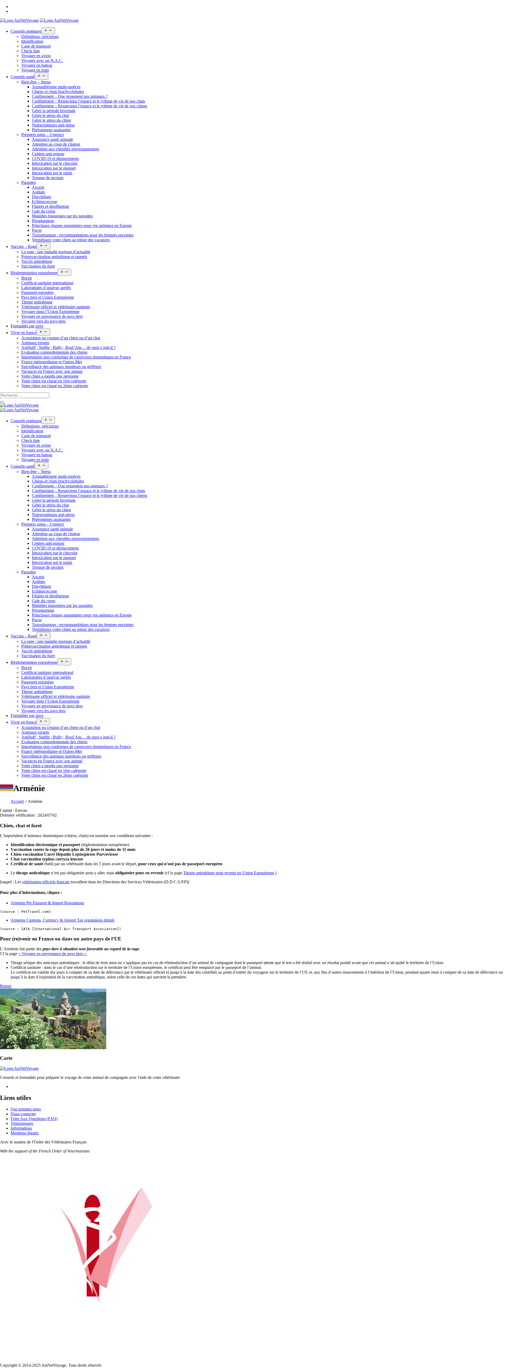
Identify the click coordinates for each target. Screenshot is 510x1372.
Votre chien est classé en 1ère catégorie (53, 381)
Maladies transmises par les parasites (62, 216)
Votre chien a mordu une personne (50, 376)
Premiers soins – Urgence (42, 134)
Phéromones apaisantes (51, 130)
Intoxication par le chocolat (54, 163)
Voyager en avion (36, 55)
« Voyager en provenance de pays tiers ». (52, 953)
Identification (32, 41)
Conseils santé (23, 76)
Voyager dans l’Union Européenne (50, 311)
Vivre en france (23, 332)
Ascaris (38, 187)
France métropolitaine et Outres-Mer (51, 362)
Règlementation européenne (34, 273)
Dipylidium (41, 197)
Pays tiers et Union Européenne (47, 297)
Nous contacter (23, 1114)
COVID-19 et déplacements (55, 158)
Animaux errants (35, 342)
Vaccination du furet (38, 266)
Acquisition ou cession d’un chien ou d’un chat (60, 338)
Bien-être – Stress (36, 82)
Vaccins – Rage (24, 246)
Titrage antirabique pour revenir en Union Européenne (228, 873)
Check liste (30, 51)
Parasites (28, 182)
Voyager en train (35, 70)
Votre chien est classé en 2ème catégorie (54, 385)
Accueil (17, 801)
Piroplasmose (43, 220)
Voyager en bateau (36, 65)
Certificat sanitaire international (47, 283)
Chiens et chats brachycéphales (58, 91)
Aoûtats (38, 192)
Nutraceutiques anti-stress (53, 125)
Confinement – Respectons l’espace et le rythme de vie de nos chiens (89, 106)
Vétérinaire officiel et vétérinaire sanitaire (55, 307)
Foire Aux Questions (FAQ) (34, 1118)
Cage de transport (36, 46)
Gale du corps (43, 211)
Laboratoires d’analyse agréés (46, 287)
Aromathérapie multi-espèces (56, 87)
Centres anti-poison (48, 153)
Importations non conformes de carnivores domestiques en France (76, 357)
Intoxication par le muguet (54, 168)
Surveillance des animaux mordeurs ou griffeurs (61, 366)
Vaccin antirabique (36, 261)
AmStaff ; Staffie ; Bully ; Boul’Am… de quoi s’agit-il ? (68, 347)
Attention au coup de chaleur (56, 144)
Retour (5, 986)
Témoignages (22, 1123)
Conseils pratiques (26, 31)
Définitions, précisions (40, 36)
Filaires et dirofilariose (50, 206)
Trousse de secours (47, 177)
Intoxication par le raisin (52, 173)
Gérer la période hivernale (53, 110)
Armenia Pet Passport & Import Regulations (47, 903)
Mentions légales (25, 1133)
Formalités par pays (27, 326)
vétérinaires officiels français (46, 882)
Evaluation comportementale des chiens (54, 352)
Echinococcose (44, 201)
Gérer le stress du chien (51, 120)
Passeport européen (37, 292)
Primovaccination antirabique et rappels (54, 256)
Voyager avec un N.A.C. (42, 60)
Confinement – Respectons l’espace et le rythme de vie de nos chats (88, 101)
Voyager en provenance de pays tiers (52, 316)
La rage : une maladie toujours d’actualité (55, 252)
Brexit (26, 278)
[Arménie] (53, 1047)
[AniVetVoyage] (19, 405)
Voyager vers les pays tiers (43, 321)
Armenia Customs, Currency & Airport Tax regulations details (62, 920)
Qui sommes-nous (26, 1109)
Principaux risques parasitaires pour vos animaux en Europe (82, 225)
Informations (21, 1128)
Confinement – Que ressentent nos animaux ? (70, 96)
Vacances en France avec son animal (51, 371)
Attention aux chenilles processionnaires (65, 149)
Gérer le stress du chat (50, 115)
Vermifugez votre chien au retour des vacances (71, 240)
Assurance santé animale (52, 139)
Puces (37, 230)
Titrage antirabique (37, 302)
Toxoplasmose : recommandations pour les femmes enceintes (83, 235)
